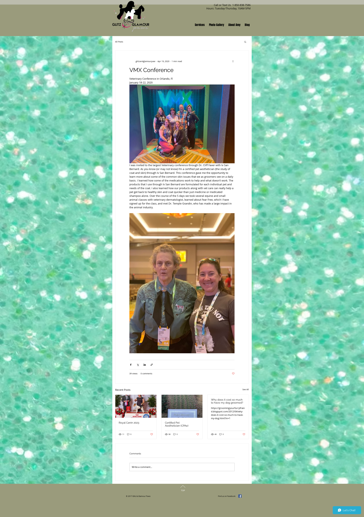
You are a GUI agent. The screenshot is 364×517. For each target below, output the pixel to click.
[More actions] (233, 61)
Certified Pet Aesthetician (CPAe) (176, 424)
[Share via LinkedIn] (144, 364)
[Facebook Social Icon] (240, 496)
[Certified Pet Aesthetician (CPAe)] (182, 406)
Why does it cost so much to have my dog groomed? (227, 401)
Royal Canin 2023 (129, 422)
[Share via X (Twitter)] (137, 364)
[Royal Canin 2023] (135, 406)
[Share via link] (151, 364)
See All (245, 389)
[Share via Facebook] (130, 364)
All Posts (119, 41)
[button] (245, 42)
